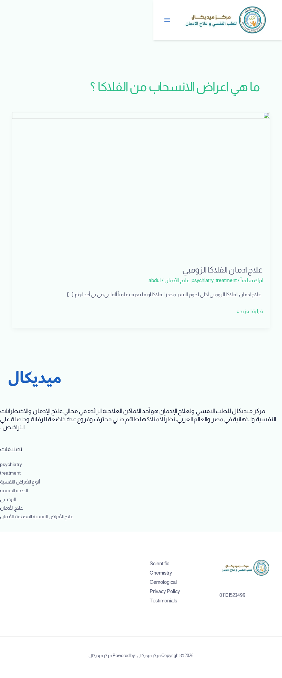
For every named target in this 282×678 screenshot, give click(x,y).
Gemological (163, 582)
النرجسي (8, 499)
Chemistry (161, 573)
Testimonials (163, 600)
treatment (226, 280)
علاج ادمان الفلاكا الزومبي (222, 269)
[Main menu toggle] (167, 20)
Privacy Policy (165, 591)
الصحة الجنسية (14, 490)
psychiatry (203, 280)
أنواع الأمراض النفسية (20, 482)
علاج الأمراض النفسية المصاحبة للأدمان (36, 516)
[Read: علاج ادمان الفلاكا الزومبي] (141, 184)
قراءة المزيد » (250, 310)
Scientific (159, 563)
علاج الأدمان (176, 280)
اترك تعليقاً (251, 280)
